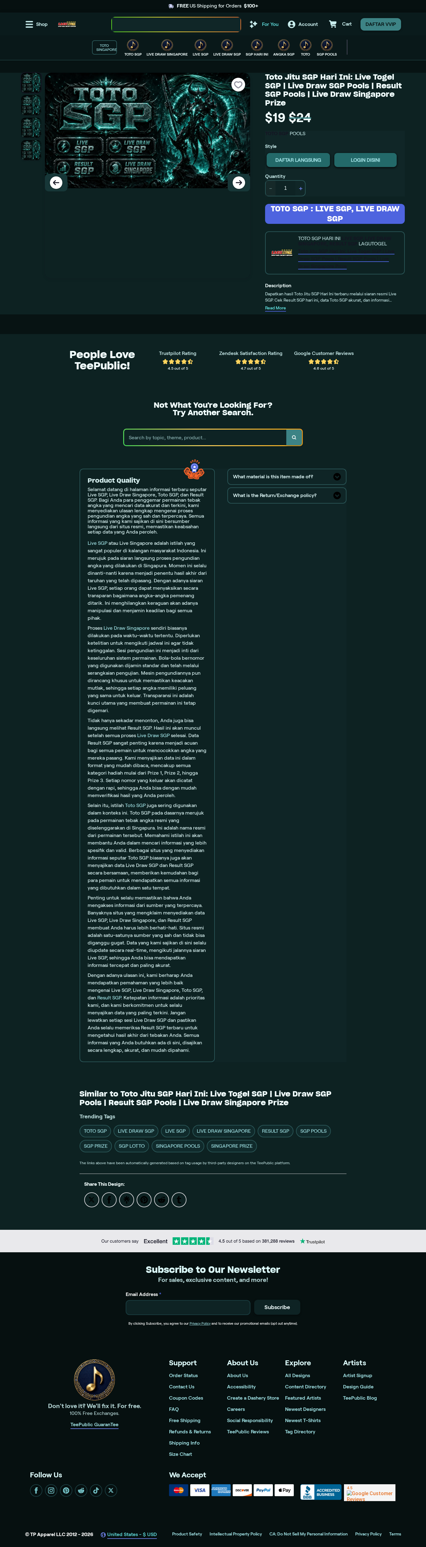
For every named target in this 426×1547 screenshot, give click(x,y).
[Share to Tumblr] (179, 1199)
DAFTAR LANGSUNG (298, 160)
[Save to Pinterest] (144, 1199)
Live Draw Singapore (127, 628)
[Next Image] (239, 182)
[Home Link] (67, 24)
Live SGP (97, 543)
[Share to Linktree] (126, 1199)
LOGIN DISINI (365, 160)
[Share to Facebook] (109, 1199)
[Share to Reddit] (161, 1199)
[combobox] (169, 24)
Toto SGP (135, 805)
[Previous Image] (56, 182)
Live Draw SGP (153, 735)
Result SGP (109, 997)
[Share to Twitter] (91, 1199)
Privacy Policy (200, 1323)
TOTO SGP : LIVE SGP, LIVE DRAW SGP (335, 214)
